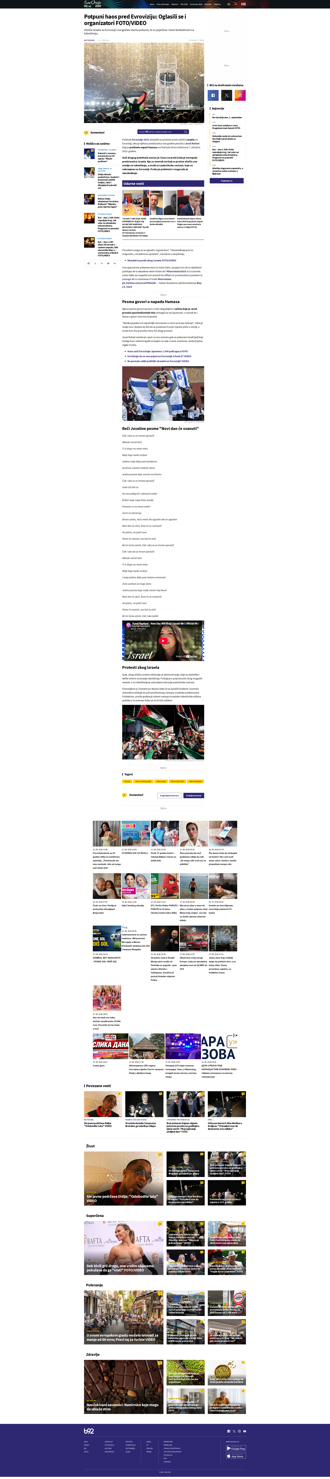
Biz (85, 1448)
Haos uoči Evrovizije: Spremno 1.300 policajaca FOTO (157, 351)
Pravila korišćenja (172, 1448)
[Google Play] (236, 1448)
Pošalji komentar (193, 795)
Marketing (168, 1442)
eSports (129, 1442)
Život (86, 1452)
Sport (86, 1445)
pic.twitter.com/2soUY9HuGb (139, 282)
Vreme (149, 1452)
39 (92, 196)
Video (148, 1442)
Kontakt (167, 1462)
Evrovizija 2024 (196, 4)
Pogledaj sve (226, 180)
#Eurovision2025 (176, 271)
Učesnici (174, 4)
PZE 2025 (184, 4)
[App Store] (236, 1456)
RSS (165, 1458)
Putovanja (109, 1445)
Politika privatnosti (172, 1452)
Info (86, 1442)
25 (92, 215)
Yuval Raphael (195, 781)
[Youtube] (244, 1431)
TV (147, 1445)
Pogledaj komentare (169, 795)
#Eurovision (164, 279)
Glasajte (208, 4)
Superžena (109, 1452)
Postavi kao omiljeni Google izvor (155, 132)
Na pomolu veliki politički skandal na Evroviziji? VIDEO (158, 361)
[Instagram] (240, 95)
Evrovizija (162, 781)
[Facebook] (213, 95)
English (149, 1448)
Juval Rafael (192, 143)
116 (92, 169)
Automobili (130, 1448)
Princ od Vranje (163, 4)
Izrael (128, 781)
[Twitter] (226, 95)
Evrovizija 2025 (178, 781)
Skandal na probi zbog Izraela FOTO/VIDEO (151, 260)
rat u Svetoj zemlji (144, 781)
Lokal (128, 1452)
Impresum (168, 1445)
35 (243, 1094)
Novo (152, 4)
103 (92, 150)
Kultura (108, 1448)
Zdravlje (109, 1442)
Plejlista (217, 4)
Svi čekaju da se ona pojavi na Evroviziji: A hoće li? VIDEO (159, 356)
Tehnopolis (130, 1445)
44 (243, 1293)
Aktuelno (89, 40)
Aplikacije (168, 1455)
